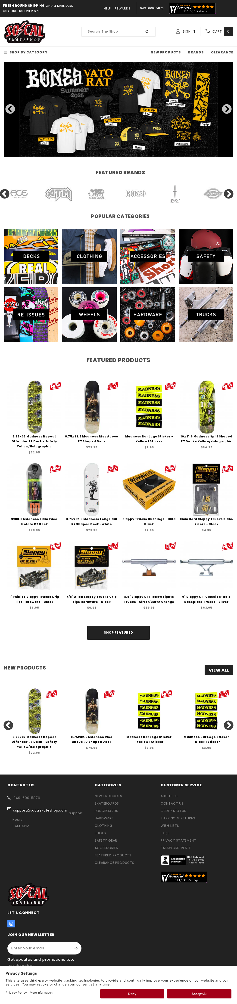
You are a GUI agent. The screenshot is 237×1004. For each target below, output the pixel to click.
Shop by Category (28, 52)
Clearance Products (114, 862)
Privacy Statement (178, 840)
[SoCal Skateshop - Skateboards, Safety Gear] (25, 31)
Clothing (103, 825)
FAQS (165, 833)
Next (226, 109)
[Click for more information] (118, 109)
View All (219, 670)
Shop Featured (118, 632)
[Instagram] (11, 923)
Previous (10, 109)
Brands (196, 52)
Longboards (106, 811)
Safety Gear (106, 840)
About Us (169, 796)
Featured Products (113, 855)
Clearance (222, 52)
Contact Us (172, 803)
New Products (166, 52)
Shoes (100, 833)
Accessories (106, 848)
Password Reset (176, 848)
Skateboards (107, 803)
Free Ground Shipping (24, 5)
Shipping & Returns (178, 818)
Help (107, 8)
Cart (220, 31)
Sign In (188, 31)
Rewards (123, 8)
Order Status (173, 811)
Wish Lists (170, 825)
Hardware (104, 818)
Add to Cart (35, 418)
